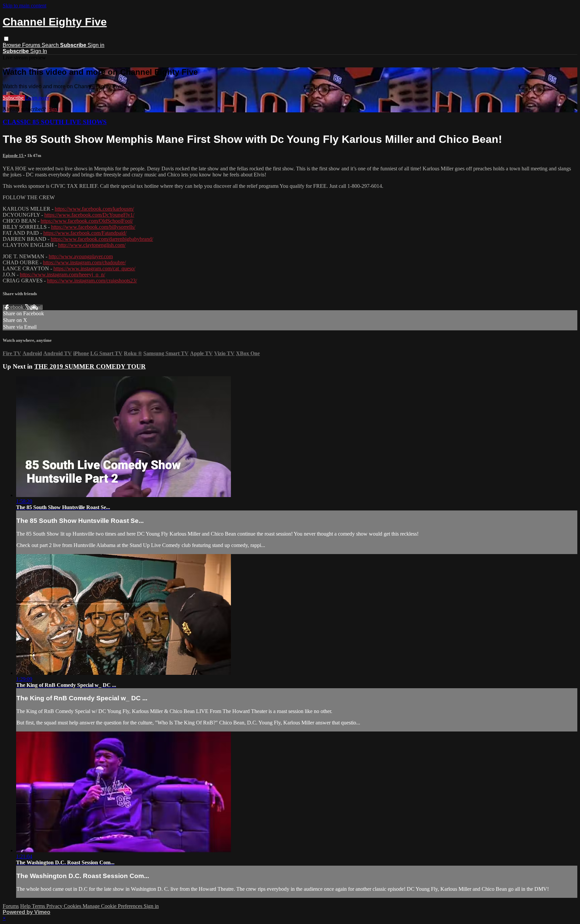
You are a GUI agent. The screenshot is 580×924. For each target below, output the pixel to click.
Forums (32, 45)
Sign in (96, 45)
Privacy (55, 906)
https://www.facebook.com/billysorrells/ (93, 227)
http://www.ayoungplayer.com (81, 256)
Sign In (38, 51)
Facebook (14, 307)
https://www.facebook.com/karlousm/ (94, 209)
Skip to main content (24, 5)
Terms (39, 906)
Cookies (73, 906)
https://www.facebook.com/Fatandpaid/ (85, 233)
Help (26, 906)
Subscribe (14, 98)
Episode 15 (14, 155)
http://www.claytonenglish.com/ (92, 245)
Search (51, 45)
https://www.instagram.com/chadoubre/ (84, 262)
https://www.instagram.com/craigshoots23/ (92, 280)
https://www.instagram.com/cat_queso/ (94, 268)
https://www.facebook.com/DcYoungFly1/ (89, 215)
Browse (12, 45)
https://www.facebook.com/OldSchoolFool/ (87, 221)
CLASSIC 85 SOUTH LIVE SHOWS (55, 121)
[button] (6, 39)
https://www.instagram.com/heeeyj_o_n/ (62, 274)
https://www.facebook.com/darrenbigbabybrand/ (102, 239)
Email (36, 307)
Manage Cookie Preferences (113, 906)
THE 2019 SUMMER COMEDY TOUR (90, 366)
